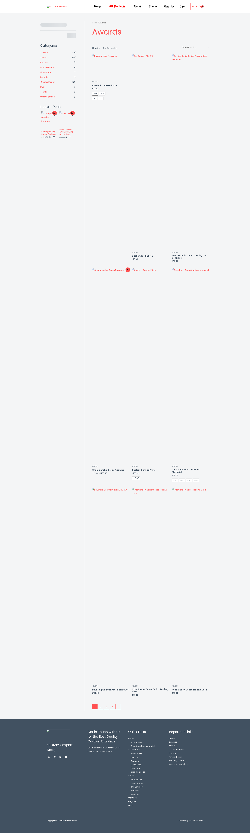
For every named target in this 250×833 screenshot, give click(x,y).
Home (97, 6)
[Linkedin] (60, 757)
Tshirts (43, 91)
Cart (182, 6)
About (137, 6)
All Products (117, 6)
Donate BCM (137, 783)
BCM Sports (136, 742)
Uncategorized (47, 96)
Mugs (42, 86)
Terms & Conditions (178, 764)
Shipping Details (176, 760)
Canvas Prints (47, 67)
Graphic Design (47, 82)
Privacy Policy (175, 756)
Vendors (135, 794)
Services (135, 790)
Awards (44, 57)
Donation (44, 77)
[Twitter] (55, 757)
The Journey (137, 786)
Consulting (45, 72)
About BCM (136, 779)
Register (169, 6)
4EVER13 (44, 52)
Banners (44, 62)
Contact (153, 6)
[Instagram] (49, 757)
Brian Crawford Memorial (143, 746)
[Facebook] (66, 757)
